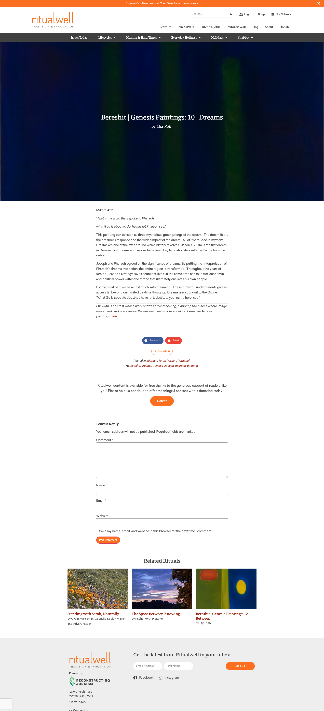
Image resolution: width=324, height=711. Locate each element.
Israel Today (79, 37)
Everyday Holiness (184, 37)
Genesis (158, 365)
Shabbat (243, 37)
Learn (163, 27)
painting (192, 365)
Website (102, 515)
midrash (180, 365)
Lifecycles (105, 37)
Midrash (151, 360)
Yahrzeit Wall (237, 27)
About (269, 27)
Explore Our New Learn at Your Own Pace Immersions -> (162, 3)
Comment (104, 440)
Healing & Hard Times (141, 37)
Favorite (163, 351)
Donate (285, 27)
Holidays (217, 37)
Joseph (169, 365)
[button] (153, 340)
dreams (146, 365)
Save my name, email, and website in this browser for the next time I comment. (155, 531)
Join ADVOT (186, 27)
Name (101, 485)
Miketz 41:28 (105, 210)
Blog (255, 27)
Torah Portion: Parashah (174, 360)
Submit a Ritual (211, 27)
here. (114, 316)
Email (101, 500)
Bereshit (134, 365)
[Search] (231, 14)
